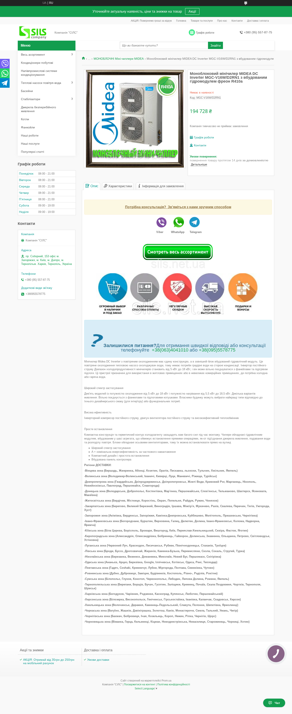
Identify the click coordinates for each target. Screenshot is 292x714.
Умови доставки (98, 659)
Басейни (27, 91)
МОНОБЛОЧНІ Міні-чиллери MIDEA (119, 58)
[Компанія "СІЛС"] (34, 33)
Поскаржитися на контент (139, 684)
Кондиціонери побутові (37, 62)
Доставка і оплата (258, 20)
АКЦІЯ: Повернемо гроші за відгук (151, 20)
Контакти (237, 20)
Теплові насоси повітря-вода (41, 83)
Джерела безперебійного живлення (38, 109)
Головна (181, 20)
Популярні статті (32, 151)
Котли (25, 119)
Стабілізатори (30, 99)
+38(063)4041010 (170, 350)
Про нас (222, 20)
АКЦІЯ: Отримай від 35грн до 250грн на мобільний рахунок (48, 661)
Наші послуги (30, 143)
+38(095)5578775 (217, 350)
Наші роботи (29, 135)
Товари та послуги (202, 20)
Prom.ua (166, 680)
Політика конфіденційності (173, 684)
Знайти (215, 45)
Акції (192, 11)
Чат (277, 703)
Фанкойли (28, 127)
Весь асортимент (33, 54)
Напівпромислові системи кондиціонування (39, 72)
